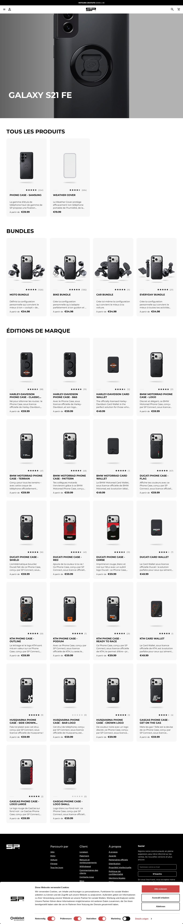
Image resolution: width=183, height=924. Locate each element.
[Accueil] (91, 9)
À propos (113, 852)
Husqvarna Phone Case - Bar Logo (66, 721)
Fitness (53, 863)
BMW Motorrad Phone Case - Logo (156, 396)
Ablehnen (160, 906)
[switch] (77, 919)
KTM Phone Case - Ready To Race (108, 640)
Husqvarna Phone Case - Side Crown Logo (23, 722)
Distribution (114, 863)
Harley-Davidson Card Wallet (112, 396)
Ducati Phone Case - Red (67, 558)
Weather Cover (64, 195)
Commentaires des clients (89, 871)
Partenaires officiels (118, 860)
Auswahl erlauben (160, 898)
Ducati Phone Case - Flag (154, 477)
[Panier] (178, 9)
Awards (112, 856)
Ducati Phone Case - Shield (24, 558)
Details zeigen (141, 919)
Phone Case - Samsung (26, 195)
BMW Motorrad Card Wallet (111, 477)
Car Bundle (104, 294)
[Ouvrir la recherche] (172, 9)
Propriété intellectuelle (120, 867)
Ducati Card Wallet (154, 557)
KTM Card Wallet (152, 638)
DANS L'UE (91, 3)
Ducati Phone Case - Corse (110, 558)
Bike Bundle (62, 294)
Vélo (52, 852)
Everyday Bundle (152, 294)
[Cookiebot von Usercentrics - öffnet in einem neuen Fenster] (17, 919)
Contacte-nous (87, 877)
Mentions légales (117, 878)
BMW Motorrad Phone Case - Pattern (69, 477)
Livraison (84, 852)
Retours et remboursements (88, 861)
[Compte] (9, 9)
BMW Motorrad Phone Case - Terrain (26, 477)
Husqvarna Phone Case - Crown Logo (110, 721)
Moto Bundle (19, 294)
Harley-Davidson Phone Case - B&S (65, 396)
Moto (52, 856)
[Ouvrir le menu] (4, 9)
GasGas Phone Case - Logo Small (68, 803)
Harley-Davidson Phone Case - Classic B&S (24, 397)
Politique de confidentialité (116, 872)
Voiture (53, 860)
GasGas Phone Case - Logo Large (24, 803)
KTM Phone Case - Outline (22, 640)
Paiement (84, 856)
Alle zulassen (160, 889)
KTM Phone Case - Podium (65, 640)
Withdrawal (85, 866)
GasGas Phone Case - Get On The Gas (154, 721)
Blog (82, 881)
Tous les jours (56, 867)
